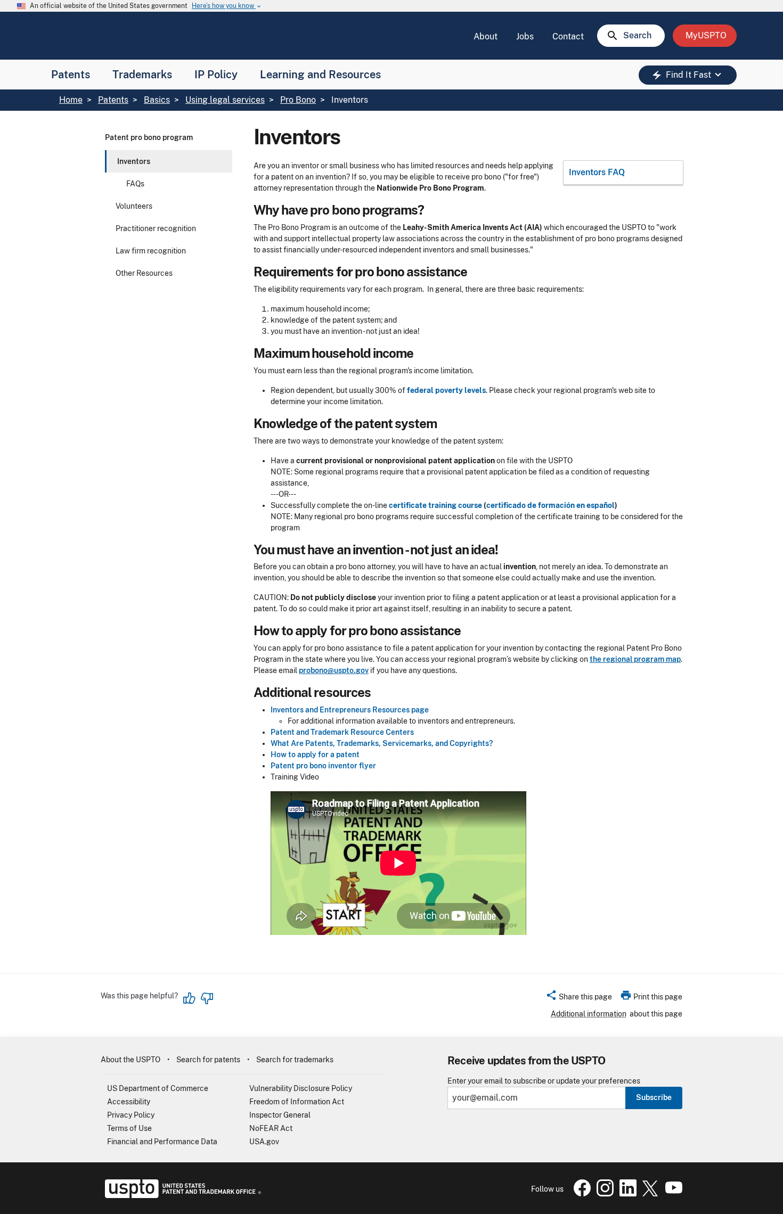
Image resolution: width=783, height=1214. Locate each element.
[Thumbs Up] (189, 998)
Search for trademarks (294, 1059)
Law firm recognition (151, 251)
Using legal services (225, 100)
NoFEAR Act (270, 1128)
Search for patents (208, 1059)
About (485, 36)
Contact (568, 36)
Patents (70, 74)
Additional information (588, 1014)
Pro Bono (298, 100)
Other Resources (144, 273)
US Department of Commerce (157, 1088)
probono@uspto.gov (334, 670)
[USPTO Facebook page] (580, 1194)
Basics (157, 100)
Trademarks (142, 74)
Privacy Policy (130, 1115)
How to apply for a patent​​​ (315, 754)
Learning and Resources (320, 74)
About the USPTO (130, 1059)
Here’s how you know (227, 6)
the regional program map (635, 659)
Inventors (133, 161)
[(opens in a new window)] (603, 1194)
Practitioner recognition (156, 228)
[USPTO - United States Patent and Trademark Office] (181, 1195)
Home (71, 100)
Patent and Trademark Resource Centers (342, 732)
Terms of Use (129, 1128)
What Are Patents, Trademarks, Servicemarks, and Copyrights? (382, 743)
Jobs (525, 36)
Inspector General (280, 1115)
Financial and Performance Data (162, 1141)
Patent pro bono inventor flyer (323, 765)
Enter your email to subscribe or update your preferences (543, 1081)
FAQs (135, 183)
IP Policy (216, 74)
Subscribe (654, 1097)
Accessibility (128, 1101)
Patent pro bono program (149, 137)
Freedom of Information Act (296, 1101)
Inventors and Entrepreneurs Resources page (350, 710)
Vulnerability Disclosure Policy (300, 1088)
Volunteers (134, 206)
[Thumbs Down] (206, 998)
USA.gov (264, 1141)
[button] (578, 998)
